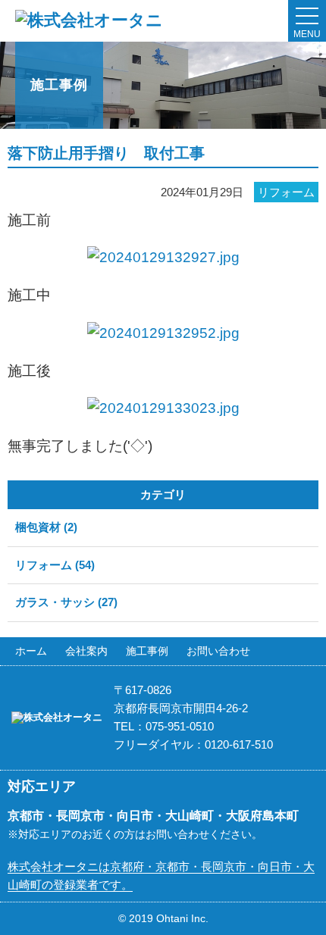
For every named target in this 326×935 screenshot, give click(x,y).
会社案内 (86, 651)
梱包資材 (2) (46, 527)
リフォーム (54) (55, 564)
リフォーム (286, 192)
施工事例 (147, 651)
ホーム (31, 651)
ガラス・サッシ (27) (66, 602)
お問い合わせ (218, 651)
